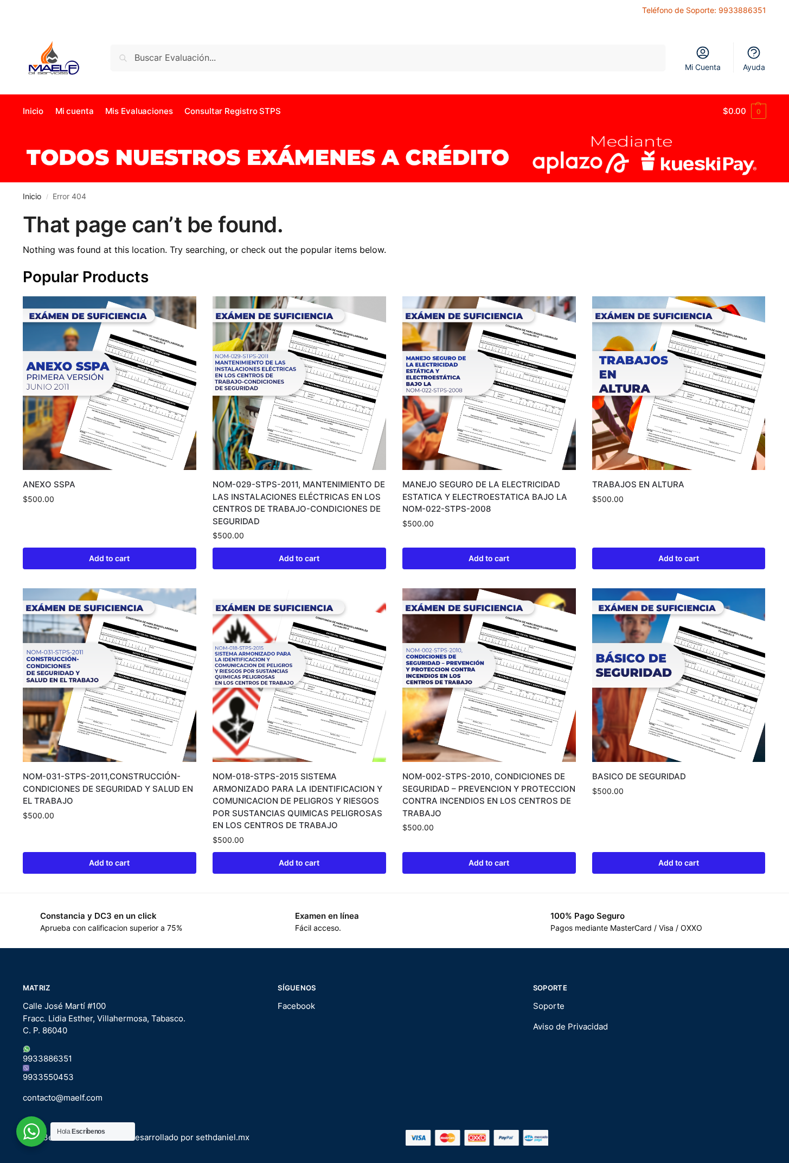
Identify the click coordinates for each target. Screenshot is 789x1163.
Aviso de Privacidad (570, 1026)
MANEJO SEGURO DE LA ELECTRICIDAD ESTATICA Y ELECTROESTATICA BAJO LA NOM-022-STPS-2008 (484, 496)
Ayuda (754, 67)
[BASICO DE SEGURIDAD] (679, 675)
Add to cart (109, 558)
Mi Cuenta (703, 67)
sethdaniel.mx (222, 1137)
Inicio (32, 196)
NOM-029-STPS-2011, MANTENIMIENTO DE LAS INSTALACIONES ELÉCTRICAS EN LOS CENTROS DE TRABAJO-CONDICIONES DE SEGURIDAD (299, 502)
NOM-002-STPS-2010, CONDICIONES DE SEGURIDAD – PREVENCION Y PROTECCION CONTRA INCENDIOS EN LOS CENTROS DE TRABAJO (488, 794)
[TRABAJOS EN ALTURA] (679, 383)
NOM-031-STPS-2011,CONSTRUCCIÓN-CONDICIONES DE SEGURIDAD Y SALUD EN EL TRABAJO (108, 788)
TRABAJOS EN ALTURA (638, 484)
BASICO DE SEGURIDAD (639, 776)
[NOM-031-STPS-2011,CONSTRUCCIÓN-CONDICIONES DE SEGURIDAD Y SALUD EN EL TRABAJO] (109, 675)
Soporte (549, 1006)
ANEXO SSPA (49, 484)
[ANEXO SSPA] (109, 383)
